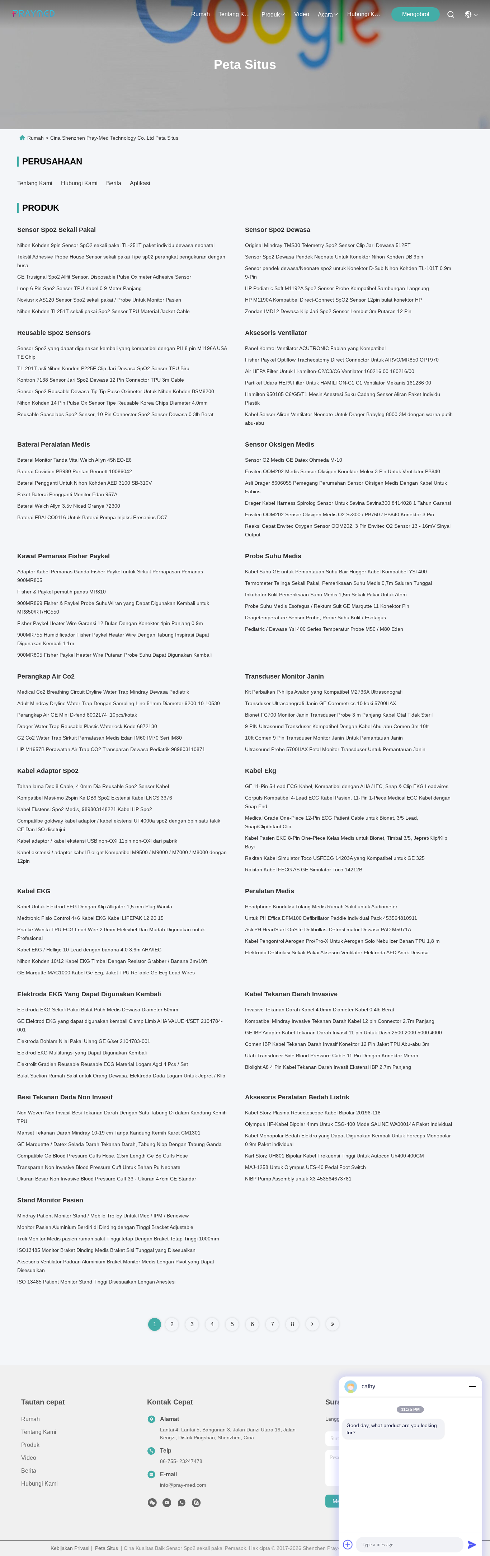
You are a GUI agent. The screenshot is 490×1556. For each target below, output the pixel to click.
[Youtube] (167, 1505)
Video (301, 14)
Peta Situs (106, 1548)
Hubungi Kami (364, 14)
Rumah (200, 14)
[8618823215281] (181, 1505)
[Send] (472, 1544)
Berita (113, 183)
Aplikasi (140, 183)
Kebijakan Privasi (70, 1548)
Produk (271, 14)
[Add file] (348, 1544)
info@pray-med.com (183, 1485)
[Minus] (472, 1386)
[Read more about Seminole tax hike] (312, 1324)
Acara (325, 14)
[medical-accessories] (196, 1505)
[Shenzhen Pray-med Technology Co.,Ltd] (33, 14)
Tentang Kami (235, 14)
